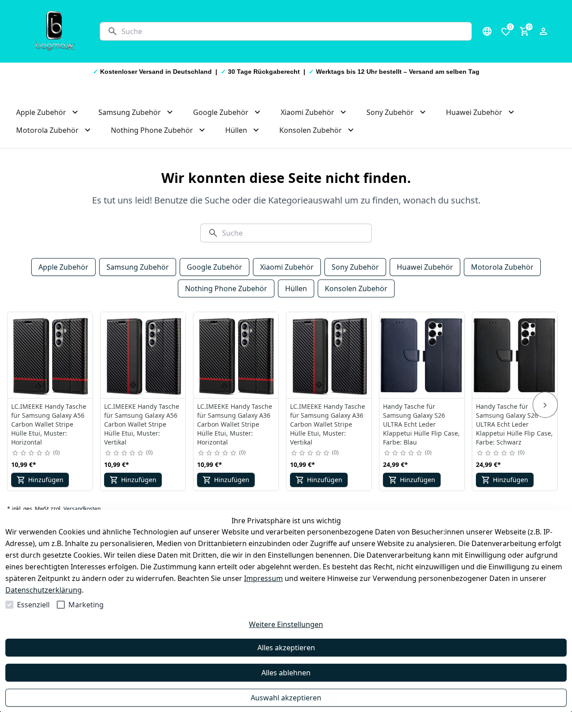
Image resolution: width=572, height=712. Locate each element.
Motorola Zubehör (502, 267)
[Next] (545, 405)
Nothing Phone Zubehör (226, 288)
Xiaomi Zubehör (287, 267)
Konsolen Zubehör (356, 288)
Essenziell (33, 605)
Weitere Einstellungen (286, 624)
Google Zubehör (214, 267)
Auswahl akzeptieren (286, 698)
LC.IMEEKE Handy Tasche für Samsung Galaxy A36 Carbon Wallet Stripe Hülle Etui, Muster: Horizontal (234, 424)
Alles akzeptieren (286, 648)
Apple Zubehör (63, 267)
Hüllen (296, 288)
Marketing (86, 605)
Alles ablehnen (286, 673)
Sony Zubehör (355, 267)
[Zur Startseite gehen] (55, 31)
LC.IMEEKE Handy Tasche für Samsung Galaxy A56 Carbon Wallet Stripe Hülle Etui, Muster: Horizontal (48, 424)
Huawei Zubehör (425, 267)
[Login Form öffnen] (543, 31)
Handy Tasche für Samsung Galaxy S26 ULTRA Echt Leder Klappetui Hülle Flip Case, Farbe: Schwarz (514, 424)
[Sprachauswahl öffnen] (487, 31)
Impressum (263, 578)
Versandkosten (82, 509)
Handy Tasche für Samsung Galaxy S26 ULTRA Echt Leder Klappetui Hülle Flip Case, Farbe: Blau (421, 424)
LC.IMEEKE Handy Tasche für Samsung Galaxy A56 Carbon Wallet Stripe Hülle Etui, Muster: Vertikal (141, 424)
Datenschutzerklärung (43, 590)
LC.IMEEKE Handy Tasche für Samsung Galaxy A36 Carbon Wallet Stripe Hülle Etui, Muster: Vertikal (327, 424)
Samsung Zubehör (137, 267)
